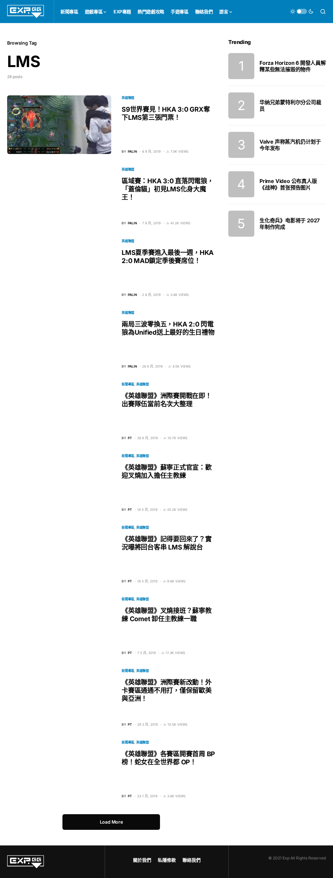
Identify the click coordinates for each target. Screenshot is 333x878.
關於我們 (142, 860)
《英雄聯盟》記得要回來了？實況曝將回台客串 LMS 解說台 (167, 543)
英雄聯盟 (128, 98)
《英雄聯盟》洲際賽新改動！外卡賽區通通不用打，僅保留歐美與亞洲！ (167, 690)
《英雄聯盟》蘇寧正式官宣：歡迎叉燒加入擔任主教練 (167, 472)
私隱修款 (167, 860)
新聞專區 (128, 384)
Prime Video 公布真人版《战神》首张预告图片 (288, 184)
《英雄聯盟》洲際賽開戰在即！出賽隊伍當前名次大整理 (167, 400)
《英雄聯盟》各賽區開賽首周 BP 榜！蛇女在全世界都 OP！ (168, 758)
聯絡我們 (191, 860)
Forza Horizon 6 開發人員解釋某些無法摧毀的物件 (293, 66)
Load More (111, 822)
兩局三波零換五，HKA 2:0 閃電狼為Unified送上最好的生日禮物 (168, 328)
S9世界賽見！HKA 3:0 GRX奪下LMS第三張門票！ (166, 113)
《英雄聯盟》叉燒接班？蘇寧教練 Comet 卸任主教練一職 (167, 615)
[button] (301, 11)
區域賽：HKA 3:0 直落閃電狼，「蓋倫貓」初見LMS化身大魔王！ (168, 189)
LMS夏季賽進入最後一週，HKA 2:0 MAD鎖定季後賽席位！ (168, 257)
